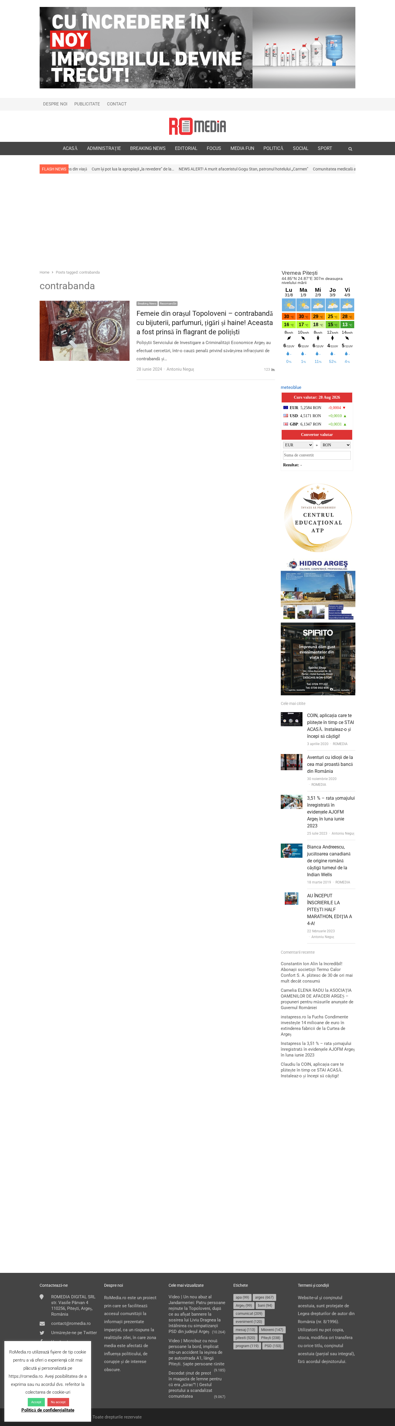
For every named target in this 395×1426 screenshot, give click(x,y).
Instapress (291, 1043)
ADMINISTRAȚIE (104, 148)
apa (242, 1297)
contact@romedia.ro (71, 1323)
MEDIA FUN (242, 148)
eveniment (249, 1321)
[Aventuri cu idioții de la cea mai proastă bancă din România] (291, 757)
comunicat (249, 1313)
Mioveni (272, 1329)
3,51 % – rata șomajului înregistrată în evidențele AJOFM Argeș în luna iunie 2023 (331, 812)
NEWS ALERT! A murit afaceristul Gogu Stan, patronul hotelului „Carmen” (197, 169)
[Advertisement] (197, 221)
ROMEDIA (340, 744)
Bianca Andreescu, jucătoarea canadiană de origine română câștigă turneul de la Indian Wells (328, 860)
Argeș (244, 1305)
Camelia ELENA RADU (302, 990)
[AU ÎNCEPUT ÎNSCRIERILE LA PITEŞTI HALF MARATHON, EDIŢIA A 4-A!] (291, 896)
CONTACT (117, 104)
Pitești (270, 1338)
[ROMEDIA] (197, 126)
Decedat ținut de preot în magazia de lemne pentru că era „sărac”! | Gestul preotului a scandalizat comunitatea (195, 1385)
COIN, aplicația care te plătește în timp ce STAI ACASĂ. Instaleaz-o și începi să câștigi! (312, 1070)
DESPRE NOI (55, 104)
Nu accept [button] (58, 1402)
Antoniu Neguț (343, 833)
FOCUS (214, 148)
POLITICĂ (273, 148)
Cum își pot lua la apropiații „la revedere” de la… (87, 169)
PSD (273, 1346)
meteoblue (291, 387)
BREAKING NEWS (148, 148)
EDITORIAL (186, 148)
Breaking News (147, 303)
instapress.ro (293, 1017)
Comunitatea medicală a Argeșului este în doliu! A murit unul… (321, 169)
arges (264, 1297)
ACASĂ (70, 148)
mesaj (245, 1329)
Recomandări (168, 303)
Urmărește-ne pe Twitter (74, 1332)
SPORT (325, 148)
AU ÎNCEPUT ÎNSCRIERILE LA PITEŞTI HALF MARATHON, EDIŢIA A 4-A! (329, 909)
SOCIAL (301, 148)
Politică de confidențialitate (47, 1410)
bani (265, 1305)
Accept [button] (36, 1402)
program (247, 1346)
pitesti (245, 1338)
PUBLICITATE (87, 104)
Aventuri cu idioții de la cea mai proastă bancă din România (330, 764)
